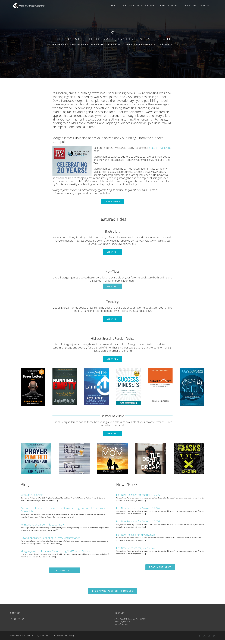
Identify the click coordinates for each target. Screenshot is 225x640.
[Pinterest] (23, 619)
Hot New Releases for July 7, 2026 (135, 548)
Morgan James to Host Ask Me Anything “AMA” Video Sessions (56, 551)
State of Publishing (160, 147)
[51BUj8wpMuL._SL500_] (74, 444)
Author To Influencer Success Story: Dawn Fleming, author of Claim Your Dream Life (63, 509)
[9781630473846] (160, 369)
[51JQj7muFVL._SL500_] (36, 444)
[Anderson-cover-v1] (33, 369)
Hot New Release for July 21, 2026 (135, 534)
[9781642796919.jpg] (128, 369)
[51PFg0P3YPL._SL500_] (112, 444)
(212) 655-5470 (125, 621)
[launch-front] (96, 369)
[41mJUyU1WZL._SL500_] (150, 444)
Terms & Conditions (56, 635)
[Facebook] (11, 619)
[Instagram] (19, 619)
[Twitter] (15, 619)
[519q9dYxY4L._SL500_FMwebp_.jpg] (189, 444)
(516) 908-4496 (123, 624)
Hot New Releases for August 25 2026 (138, 495)
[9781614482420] (64, 369)
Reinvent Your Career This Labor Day (42, 524)
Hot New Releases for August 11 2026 (138, 521)
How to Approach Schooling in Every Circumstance (50, 538)
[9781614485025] (192, 369)
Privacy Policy (69, 635)
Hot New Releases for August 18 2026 (138, 508)
